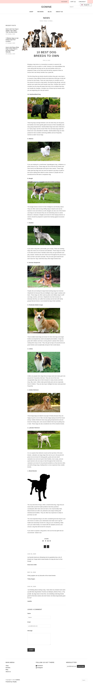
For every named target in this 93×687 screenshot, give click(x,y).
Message (29, 630)
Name (29, 613)
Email (29, 622)
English (83, 680)
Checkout (82, 1)
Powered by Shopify (11, 681)
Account (64, 1)
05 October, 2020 (10, 53)
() (73, 1)
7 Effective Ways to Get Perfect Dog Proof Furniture (12, 39)
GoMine (18, 679)
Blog (50, 11)
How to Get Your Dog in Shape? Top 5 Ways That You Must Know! (12, 30)
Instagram (40, 667)
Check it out (38, 532)
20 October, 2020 (10, 34)
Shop (31, 11)
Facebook (40, 665)
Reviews (40, 11)
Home (41, 21)
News (45, 21)
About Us (59, 11)
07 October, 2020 (10, 43)
